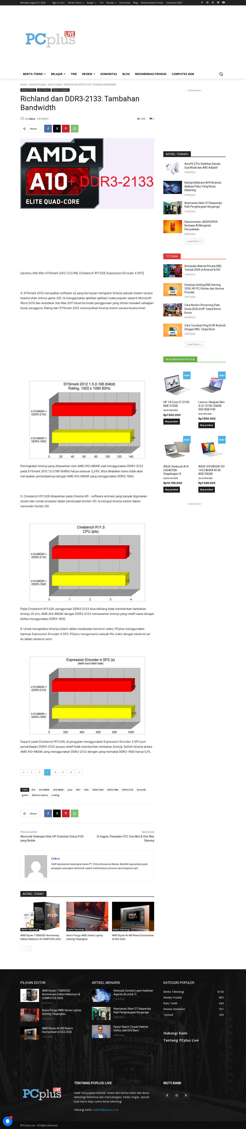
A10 (33, 789)
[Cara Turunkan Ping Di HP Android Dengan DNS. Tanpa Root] (172, 330)
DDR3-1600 (97, 789)
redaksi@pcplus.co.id (105, 1110)
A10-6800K (58, 789)
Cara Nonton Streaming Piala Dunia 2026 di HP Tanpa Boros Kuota (202, 308)
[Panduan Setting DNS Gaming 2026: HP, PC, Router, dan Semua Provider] (172, 289)
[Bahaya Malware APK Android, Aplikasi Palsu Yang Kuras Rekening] (172, 187)
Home (23, 84)
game (25, 795)
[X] (213, 3)
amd (69, 789)
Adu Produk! (55, 84)
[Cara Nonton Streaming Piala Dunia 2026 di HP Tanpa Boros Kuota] (172, 309)
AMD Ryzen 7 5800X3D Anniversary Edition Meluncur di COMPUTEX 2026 (61, 994)
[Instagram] (207, 3)
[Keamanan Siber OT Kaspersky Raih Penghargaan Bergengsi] (172, 207)
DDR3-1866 (112, 789)
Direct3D (141, 789)
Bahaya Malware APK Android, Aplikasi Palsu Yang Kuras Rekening (202, 186)
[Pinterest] (66, 128)
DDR (86, 789)
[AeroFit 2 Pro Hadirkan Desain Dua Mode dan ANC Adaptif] (172, 168)
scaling (55, 795)
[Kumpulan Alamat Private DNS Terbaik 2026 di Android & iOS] (172, 270)
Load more (193, 241)
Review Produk (38, 84)
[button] (221, 74)
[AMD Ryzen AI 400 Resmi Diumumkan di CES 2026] (133, 916)
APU (78, 789)
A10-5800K (44, 789)
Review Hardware (60, 90)
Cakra (31, 118)
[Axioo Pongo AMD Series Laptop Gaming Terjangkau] (87, 916)
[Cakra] (22, 119)
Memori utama (40, 795)
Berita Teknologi (30, 929)
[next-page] (29, 948)
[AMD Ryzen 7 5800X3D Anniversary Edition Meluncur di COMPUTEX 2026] (41, 916)
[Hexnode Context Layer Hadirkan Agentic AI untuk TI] (101, 995)
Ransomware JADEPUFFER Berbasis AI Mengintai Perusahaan (201, 225)
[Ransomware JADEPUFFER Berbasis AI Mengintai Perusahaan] (172, 226)
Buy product (171, 421)
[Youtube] (223, 3)
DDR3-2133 (127, 789)
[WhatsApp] (74, 128)
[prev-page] (22, 948)
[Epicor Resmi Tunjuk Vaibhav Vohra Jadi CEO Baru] (101, 1031)
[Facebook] (202, 3)
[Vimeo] (218, 3)
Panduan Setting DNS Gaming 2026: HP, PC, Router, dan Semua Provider (204, 288)
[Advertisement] (154, 39)
